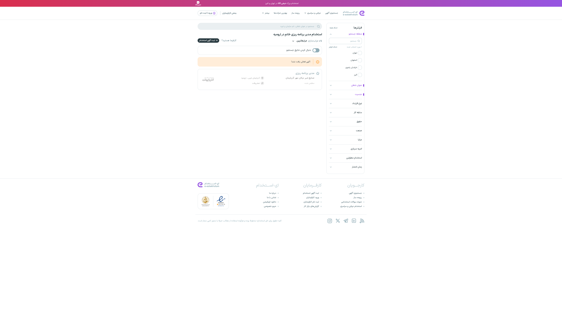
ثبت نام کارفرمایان (311, 201)
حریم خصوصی (270, 206)
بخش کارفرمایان (229, 13)
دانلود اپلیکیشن (269, 201)
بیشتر (267, 13)
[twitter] (337, 220)
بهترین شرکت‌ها (280, 13)
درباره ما (272, 193)
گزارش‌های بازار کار (311, 206)
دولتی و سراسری (314, 13)
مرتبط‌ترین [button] (301, 41)
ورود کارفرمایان (312, 197)
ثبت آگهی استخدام (207, 40)
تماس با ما (271, 197)
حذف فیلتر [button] (333, 47)
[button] (345, 53)
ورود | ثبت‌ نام (206, 13)
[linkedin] (353, 220)
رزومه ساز (296, 13)
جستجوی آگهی (331, 13)
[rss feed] (361, 220)
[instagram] (329, 220)
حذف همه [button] (333, 27)
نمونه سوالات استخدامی (351, 201)
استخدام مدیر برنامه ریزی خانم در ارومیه (297, 34)
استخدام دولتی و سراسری (351, 206)
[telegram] (345, 220)
